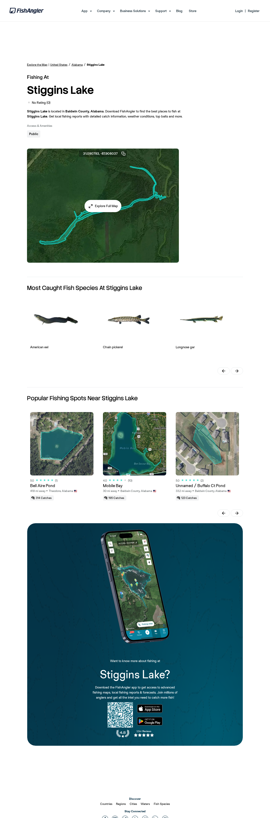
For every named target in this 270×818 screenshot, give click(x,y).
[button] (103, 206)
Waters (145, 804)
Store (192, 11)
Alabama (77, 65)
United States (59, 65)
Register (253, 11)
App (84, 11)
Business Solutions (133, 11)
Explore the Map (37, 65)
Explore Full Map (106, 206)
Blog (179, 11)
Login (239, 11)
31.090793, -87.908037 (100, 153)
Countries (106, 804)
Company (104, 11)
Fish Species (162, 804)
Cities (133, 804)
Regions (121, 804)
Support (161, 11)
